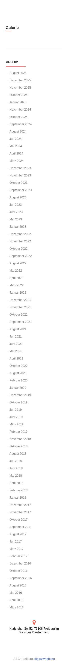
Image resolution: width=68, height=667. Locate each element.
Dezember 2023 (20, 168)
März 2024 (16, 160)
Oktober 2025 (18, 94)
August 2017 (17, 534)
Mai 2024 (15, 146)
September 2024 (20, 124)
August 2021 (17, 329)
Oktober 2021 (18, 314)
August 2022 (17, 263)
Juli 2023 (15, 204)
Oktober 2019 (18, 402)
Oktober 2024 (18, 116)
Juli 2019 (15, 409)
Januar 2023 (17, 226)
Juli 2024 (15, 138)
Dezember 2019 (20, 395)
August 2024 (17, 131)
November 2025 (20, 87)
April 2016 (16, 600)
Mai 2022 (15, 270)
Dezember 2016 (20, 563)
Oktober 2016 (18, 570)
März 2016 (16, 607)
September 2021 (20, 321)
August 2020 (17, 373)
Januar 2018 (17, 497)
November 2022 (20, 241)
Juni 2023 (16, 212)
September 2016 (20, 578)
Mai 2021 (15, 351)
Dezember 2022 (20, 234)
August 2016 (17, 585)
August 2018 (17, 453)
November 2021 (20, 307)
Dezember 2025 (20, 80)
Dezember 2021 (20, 299)
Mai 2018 (15, 475)
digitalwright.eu (44, 658)
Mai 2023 (15, 219)
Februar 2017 (18, 556)
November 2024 (20, 109)
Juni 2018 (16, 468)
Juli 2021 (15, 336)
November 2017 (20, 512)
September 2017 (20, 526)
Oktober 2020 (18, 365)
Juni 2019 (16, 417)
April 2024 (16, 153)
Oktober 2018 (18, 446)
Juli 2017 (15, 541)
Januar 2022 (17, 292)
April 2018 (16, 483)
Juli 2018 (15, 461)
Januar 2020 (17, 387)
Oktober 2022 (18, 248)
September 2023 (20, 190)
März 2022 (16, 285)
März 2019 (16, 424)
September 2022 (20, 256)
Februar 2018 (18, 490)
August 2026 (17, 73)
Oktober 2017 (18, 519)
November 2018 (20, 439)
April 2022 (16, 278)
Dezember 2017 (20, 504)
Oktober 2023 (18, 182)
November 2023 (20, 175)
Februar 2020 (18, 380)
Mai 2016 (15, 592)
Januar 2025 (17, 102)
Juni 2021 (16, 343)
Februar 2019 (18, 431)
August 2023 (17, 197)
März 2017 (16, 548)
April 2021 (16, 358)
